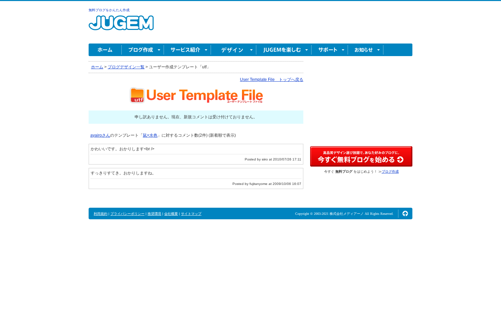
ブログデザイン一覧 (126, 67)
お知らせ (365, 50)
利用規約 (100, 214)
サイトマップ (191, 214)
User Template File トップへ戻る (271, 79)
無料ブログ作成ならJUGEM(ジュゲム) (121, 26)
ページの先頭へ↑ (405, 213)
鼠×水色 (150, 135)
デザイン (233, 50)
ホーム (105, 50)
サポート (330, 50)
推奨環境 (154, 214)
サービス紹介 (187, 50)
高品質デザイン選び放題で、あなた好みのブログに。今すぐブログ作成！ (361, 156)
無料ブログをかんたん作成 (109, 10)
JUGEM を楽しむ (284, 50)
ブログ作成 (143, 50)
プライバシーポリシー (127, 214)
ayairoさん (100, 135)
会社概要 (171, 214)
